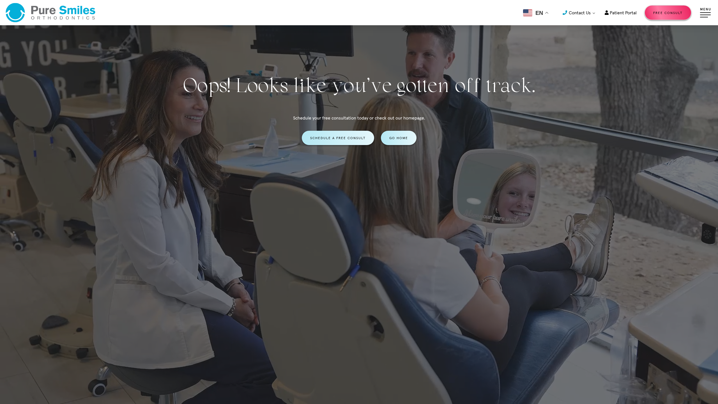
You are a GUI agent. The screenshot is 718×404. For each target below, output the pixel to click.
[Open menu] (705, 12)
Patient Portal (623, 12)
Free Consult (668, 13)
